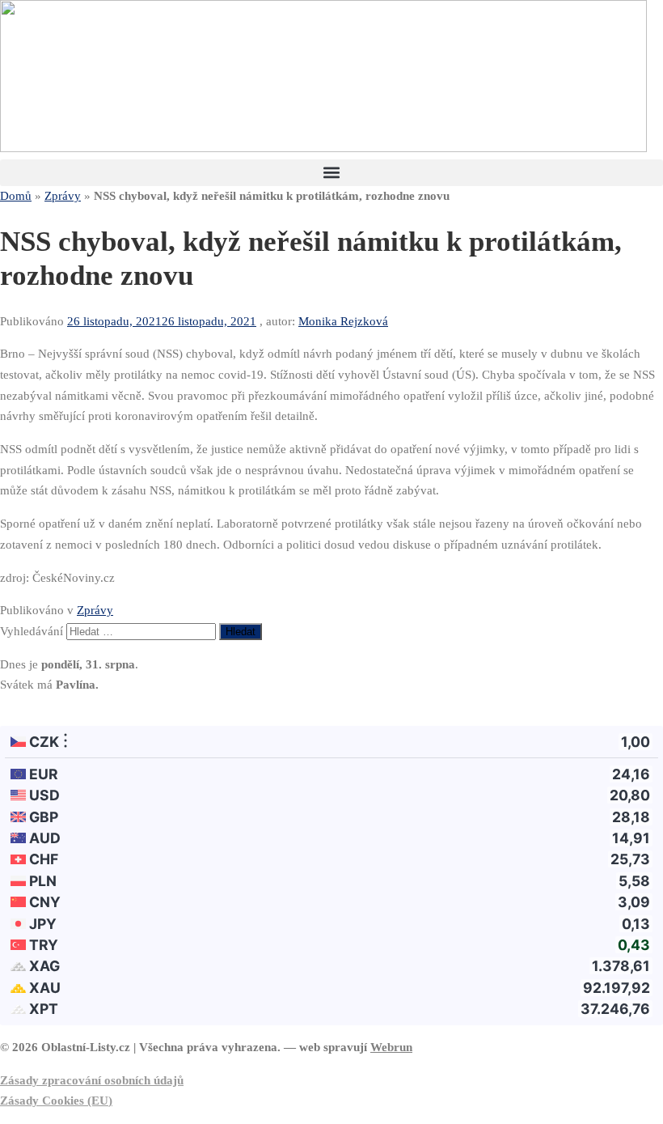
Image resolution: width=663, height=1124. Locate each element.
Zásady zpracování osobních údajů (92, 1080)
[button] (331, 172)
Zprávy (62, 195)
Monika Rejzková (343, 321)
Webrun (391, 1047)
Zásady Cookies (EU (54, 1100)
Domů (16, 195)
